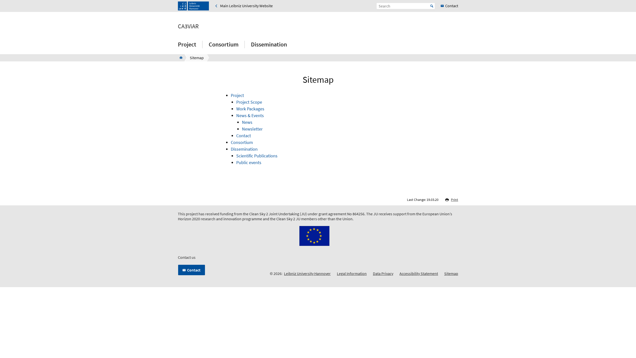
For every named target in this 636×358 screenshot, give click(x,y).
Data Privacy (383, 273)
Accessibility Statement (418, 273)
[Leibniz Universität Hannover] (193, 5)
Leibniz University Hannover (307, 273)
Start (432, 6)
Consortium (223, 44)
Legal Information (352, 273)
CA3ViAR (188, 26)
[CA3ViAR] (179, 57)
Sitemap (451, 273)
